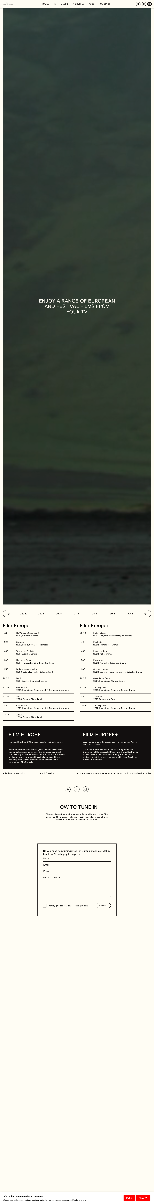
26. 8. (59, 613)
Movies (45, 4)
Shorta (19, 696)
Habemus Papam (24, 660)
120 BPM (97, 696)
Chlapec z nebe (100, 669)
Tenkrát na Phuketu (25, 651)
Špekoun (20, 642)
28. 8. (95, 613)
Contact (105, 4)
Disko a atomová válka (26, 669)
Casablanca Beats (101, 678)
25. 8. (41, 613)
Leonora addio (100, 651)
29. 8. (112, 613)
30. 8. (130, 613)
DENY (129, 1198)
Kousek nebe (99, 660)
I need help (103, 905)
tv (55, 4)
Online (65, 4)
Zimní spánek (99, 687)
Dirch (18, 678)
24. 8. (23, 613)
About (92, 4)
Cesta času (21, 687)
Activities (78, 4)
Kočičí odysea (99, 633)
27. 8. (77, 613)
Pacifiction (98, 642)
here (84, 1200)
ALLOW (143, 1198)
